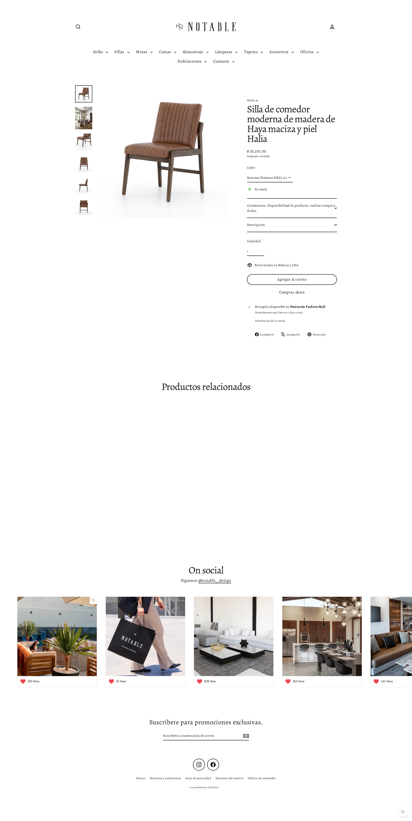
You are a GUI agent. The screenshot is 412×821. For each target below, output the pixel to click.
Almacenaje (193, 52)
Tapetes (251, 52)
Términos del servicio (229, 778)
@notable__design (214, 580)
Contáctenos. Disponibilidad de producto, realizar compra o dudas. (291, 208)
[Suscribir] (245, 735)
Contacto (221, 61)
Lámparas (224, 52)
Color (251, 167)
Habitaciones (189, 61)
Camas (165, 52)
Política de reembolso (262, 778)
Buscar (140, 778)
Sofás (98, 52)
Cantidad (254, 241)
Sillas (119, 52)
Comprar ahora (292, 292)
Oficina (307, 52)
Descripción (256, 225)
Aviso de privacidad (198, 778)
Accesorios (279, 52)
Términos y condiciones (165, 778)
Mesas (142, 52)
